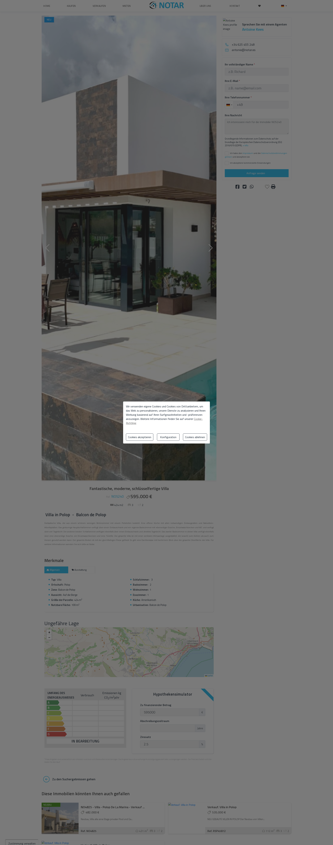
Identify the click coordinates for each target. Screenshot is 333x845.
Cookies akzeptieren (139, 437)
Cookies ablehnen (195, 437)
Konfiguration (168, 437)
